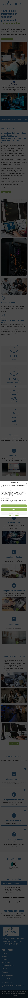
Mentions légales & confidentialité (14, 515)
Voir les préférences (14, 513)
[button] (26, 483)
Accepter (14, 506)
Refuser (14, 509)
